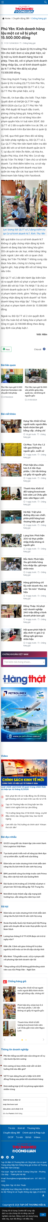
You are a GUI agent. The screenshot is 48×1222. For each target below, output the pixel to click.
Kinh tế (21, 1128)
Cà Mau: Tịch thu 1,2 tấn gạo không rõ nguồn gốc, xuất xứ (34, 447)
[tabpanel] (24, 1012)
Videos (37, 1137)
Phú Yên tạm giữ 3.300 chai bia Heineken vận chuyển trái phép (11, 390)
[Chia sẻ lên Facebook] (44, 349)
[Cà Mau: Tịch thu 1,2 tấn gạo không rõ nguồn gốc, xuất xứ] (11, 451)
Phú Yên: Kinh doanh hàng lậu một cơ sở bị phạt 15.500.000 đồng (23, 33)
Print (7, 349)
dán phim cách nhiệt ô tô (13, 1109)
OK (43, 1215)
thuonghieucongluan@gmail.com (20, 1178)
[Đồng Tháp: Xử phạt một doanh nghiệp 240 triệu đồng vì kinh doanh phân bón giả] (11, 614)
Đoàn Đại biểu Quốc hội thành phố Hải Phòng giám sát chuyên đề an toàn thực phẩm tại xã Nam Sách (25, 926)
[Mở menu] (2, 2)
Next (43, 1039)
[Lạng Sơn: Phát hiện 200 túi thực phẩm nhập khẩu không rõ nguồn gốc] (11, 543)
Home (7, 18)
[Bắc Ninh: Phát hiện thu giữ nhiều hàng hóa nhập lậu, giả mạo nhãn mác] (11, 567)
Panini (11, 1113)
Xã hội (4, 906)
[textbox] (24, 662)
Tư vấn (19, 1137)
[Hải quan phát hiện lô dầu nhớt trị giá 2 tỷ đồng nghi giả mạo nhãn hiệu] (11, 638)
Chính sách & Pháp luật (34, 1132)
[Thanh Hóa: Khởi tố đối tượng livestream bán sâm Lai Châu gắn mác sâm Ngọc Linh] (11, 496)
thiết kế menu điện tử (11, 1100)
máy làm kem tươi (10, 1104)
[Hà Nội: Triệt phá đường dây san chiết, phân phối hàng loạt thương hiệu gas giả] (11, 520)
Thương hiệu (33, 1128)
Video (4, 755)
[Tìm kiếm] (45, 2)
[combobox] (24, 662)
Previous (4, 1039)
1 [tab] (22, 1040)
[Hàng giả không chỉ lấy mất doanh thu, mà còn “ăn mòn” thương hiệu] (11, 591)
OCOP (10, 1137)
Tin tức (11, 1128)
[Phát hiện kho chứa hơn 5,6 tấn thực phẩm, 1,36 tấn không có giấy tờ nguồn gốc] (11, 473)
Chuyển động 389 (21, 18)
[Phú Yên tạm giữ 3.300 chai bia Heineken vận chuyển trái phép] (12, 376)
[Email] (12, 1157)
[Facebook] (2, 1157)
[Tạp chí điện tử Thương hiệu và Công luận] (24, 1148)
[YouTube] (7, 1157)
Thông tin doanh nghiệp (14, 1049)
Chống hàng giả (38, 18)
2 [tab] (26, 1040)
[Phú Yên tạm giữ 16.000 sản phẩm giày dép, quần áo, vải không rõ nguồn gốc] (36, 376)
